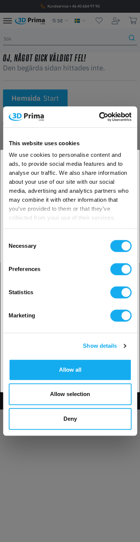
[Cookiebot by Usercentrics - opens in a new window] (99, 117)
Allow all (70, 369)
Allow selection (70, 394)
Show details (100, 345)
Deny (70, 418)
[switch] (120, 269)
